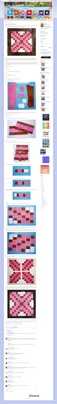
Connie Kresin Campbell (10, 347)
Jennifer (8, 361)
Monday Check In (47, 81)
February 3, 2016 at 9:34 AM (11, 345)
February (43, 198)
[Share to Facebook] (15, 327)
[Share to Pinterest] (16, 327)
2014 (41, 208)
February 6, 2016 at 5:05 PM (11, 373)
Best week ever (43, 199)
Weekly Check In (43, 73)
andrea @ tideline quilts (10, 332)
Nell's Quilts (9, 380)
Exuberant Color (43, 62)
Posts (42, 42)
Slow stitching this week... (47, 91)
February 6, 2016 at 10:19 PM (11, 382)
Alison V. (9, 384)
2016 (41, 186)
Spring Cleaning (30, 19)
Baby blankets (43, 203)
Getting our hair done (44, 201)
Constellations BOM (24, 19)
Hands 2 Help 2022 (43, 19)
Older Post (36, 389)
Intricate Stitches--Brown (44, 204)
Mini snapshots (43, 200)
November (43, 188)
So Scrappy (42, 107)
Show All (50, 112)
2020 (41, 182)
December (43, 187)
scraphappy (9, 375)
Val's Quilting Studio (10, 357)
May (42, 195)
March (42, 197)
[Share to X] (14, 327)
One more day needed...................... (47, 63)
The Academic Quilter (20, 5)
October (43, 189)
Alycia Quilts (42, 74)
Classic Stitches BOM (10, 19)
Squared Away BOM (36, 19)
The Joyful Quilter (10, 371)
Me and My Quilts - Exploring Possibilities (44, 80)
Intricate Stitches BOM (18, 19)
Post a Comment (8, 388)
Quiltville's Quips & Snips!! (44, 67)
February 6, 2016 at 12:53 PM (11, 359)
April (42, 196)
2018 (41, 184)
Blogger (30, 398)
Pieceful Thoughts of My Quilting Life (45, 72)
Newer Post (7, 389)
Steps (45, 86)
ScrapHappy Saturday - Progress (47, 108)
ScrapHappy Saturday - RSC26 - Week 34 (47, 97)
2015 (41, 207)
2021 (41, 181)
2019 (41, 183)
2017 (41, 185)
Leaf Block (46, 75)
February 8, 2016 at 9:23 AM (11, 386)
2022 (41, 180)
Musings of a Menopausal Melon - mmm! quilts (46, 102)
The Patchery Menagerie (44, 85)
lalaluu (8, 337)
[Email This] (13, 327)
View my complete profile (43, 29)
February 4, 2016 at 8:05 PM (11, 349)
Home (5, 19)
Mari (46, 23)
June (42, 194)
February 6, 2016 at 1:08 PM (11, 363)
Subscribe (46, 57)
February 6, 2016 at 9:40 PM (11, 377)
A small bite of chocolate (44, 202)
